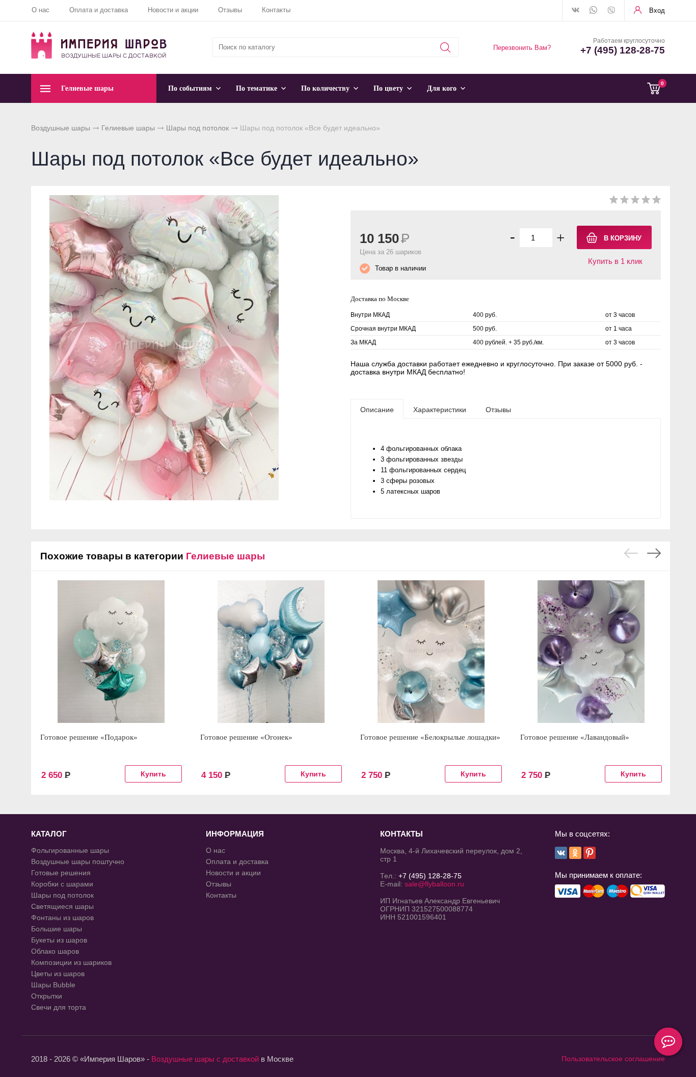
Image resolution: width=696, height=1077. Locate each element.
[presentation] (377, 409)
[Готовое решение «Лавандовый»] (591, 651)
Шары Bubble (53, 985)
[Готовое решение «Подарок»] (111, 651)
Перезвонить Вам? (522, 47)
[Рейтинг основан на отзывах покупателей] (635, 201)
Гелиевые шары (128, 128)
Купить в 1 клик (615, 261)
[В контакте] (575, 10)
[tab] (377, 409)
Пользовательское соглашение (613, 1059)
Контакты (276, 10)
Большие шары (56, 929)
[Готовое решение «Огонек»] (271, 651)
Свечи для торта (58, 1007)
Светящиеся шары (62, 906)
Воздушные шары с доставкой (205, 1059)
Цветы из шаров (58, 974)
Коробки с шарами (62, 884)
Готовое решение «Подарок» (89, 737)
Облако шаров (55, 951)
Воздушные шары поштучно (77, 861)
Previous (631, 553)
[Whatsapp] (593, 10)
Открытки (46, 996)
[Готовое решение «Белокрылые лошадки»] (431, 651)
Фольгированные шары (70, 850)
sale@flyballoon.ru (434, 884)
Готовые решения (61, 873)
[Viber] (611, 11)
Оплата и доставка (98, 10)
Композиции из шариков (71, 962)
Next (654, 553)
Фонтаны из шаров (62, 917)
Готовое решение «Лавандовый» (574, 737)
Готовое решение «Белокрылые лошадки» (430, 737)
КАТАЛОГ (49, 833)
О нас (40, 10)
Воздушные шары (60, 128)
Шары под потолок (197, 128)
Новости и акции (173, 10)
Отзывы (230, 10)
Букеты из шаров (59, 940)
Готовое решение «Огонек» (246, 737)
